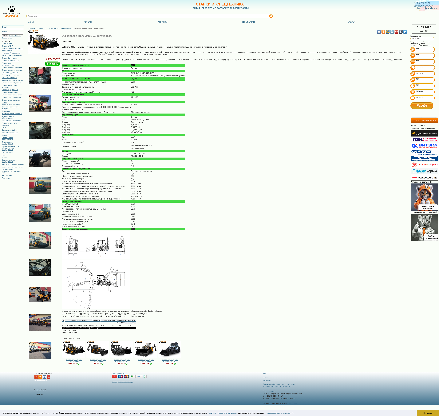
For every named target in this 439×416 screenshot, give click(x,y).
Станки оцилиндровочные (12, 67)
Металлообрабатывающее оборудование (12, 49)
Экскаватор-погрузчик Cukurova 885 (98, 360)
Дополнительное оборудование (8, 161)
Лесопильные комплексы (12, 55)
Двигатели (6, 135)
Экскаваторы (65, 28)
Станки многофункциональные (11, 103)
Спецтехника (7, 43)
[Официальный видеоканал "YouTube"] (48, 378)
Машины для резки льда (11, 120)
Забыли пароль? (15, 36)
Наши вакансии (267, 380)
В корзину (52, 64)
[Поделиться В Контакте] (379, 32)
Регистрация (7, 38)
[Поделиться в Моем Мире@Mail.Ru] (387, 32)
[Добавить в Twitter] (405, 32)
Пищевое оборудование (11, 53)
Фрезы (4, 157)
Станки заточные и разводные (9, 124)
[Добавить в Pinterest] (396, 32)
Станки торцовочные (10, 90)
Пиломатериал (7, 152)
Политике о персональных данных (222, 413)
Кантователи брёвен (10, 130)
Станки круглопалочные (11, 97)
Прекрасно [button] (427, 413)
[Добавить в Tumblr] (401, 32)
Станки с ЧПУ (7, 46)
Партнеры (6, 178)
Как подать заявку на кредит (122, 382)
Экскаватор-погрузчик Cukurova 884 (74, 360)
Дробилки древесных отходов (10, 107)
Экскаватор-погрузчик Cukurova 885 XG (122, 360)
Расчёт (421, 105)
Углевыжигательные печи (12, 114)
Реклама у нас (7, 175)
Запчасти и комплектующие (13, 164)
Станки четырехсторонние (12, 70)
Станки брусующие (9, 58)
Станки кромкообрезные (11, 83)
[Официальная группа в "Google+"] (36, 378)
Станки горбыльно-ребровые (9, 86)
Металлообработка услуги (12, 167)
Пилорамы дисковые (10, 72)
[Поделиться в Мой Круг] (392, 32)
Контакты (265, 377)
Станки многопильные (10, 60)
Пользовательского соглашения (279, 413)
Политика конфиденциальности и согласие (279, 384)
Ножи (4, 155)
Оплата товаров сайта (118, 373)
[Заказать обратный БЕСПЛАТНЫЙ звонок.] (424, 123)
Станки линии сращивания (12, 95)
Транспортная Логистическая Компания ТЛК (11, 171)
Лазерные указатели (10, 132)
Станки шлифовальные (11, 100)
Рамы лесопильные (9, 78)
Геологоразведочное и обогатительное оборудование (10, 148)
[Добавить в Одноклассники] (383, 32)
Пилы (4, 127)
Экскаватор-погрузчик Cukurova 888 (146, 360)
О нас (264, 373)
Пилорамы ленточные (10, 75)
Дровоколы (6, 111)
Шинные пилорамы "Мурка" (12, 80)
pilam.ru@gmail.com (426, 8)
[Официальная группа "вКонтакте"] (44, 378)
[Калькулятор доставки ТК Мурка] (424, 210)
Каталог (41, 28)
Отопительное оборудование (7, 138)
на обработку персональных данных (276, 386)
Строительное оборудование (7, 143)
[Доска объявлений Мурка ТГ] (424, 241)
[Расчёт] (421, 106)
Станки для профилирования (8, 64)
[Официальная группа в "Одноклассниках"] (40, 378)
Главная (31, 28)
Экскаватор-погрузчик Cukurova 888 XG (170, 360)
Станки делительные (10, 92)
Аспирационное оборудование (8, 117)
